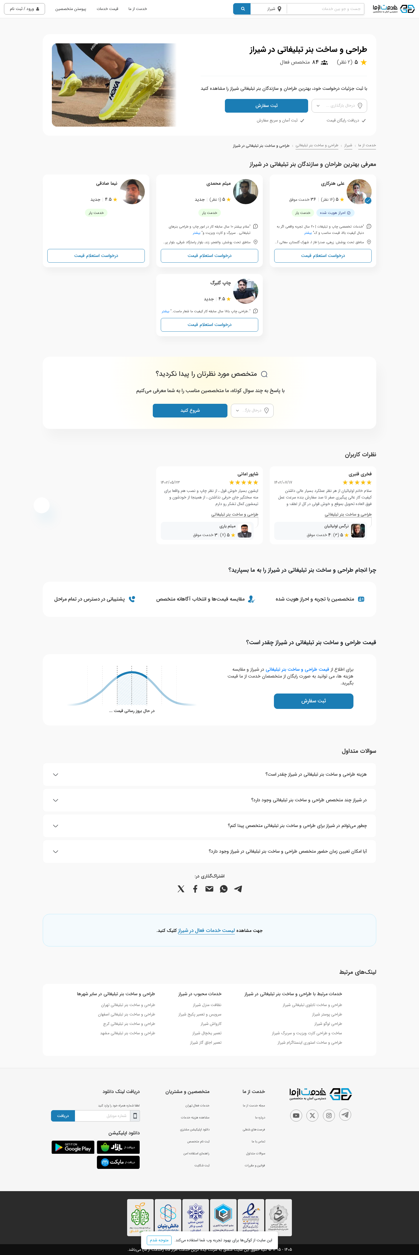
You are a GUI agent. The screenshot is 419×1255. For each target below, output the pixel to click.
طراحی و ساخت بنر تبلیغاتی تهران (128, 1005)
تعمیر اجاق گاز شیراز (205, 1042)
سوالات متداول (255, 1153)
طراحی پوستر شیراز (327, 1014)
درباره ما (260, 1117)
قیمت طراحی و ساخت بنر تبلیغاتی (297, 669)
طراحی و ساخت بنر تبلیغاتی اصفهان (126, 1014)
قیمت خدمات (107, 9)
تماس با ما (258, 1141)
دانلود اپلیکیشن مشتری (195, 1129)
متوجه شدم (159, 1240)
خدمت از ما (138, 9)
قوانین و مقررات (255, 1165)
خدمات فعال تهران (198, 1105)
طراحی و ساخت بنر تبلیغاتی (317, 145)
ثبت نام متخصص (198, 1141)
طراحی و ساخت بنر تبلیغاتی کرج (129, 1024)
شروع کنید (190, 410)
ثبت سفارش (266, 105)
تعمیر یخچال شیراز (206, 1033)
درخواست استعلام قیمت (323, 255)
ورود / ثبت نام (22, 9)
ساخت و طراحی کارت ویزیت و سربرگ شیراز (307, 1033)
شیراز (348, 145)
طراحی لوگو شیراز (328, 1024)
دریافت (63, 1116)
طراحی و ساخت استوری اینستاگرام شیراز (310, 1042)
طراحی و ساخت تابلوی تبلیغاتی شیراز (312, 1005)
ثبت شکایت (202, 1165)
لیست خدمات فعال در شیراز (206, 930)
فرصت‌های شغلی (254, 1129)
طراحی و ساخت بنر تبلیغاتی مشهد (127, 1033)
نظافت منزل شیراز (207, 1005)
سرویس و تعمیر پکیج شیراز (199, 1014)
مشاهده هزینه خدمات (195, 1117)
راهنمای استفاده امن (197, 1153)
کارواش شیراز (211, 1024)
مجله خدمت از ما (254, 1105)
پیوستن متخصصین (70, 9)
